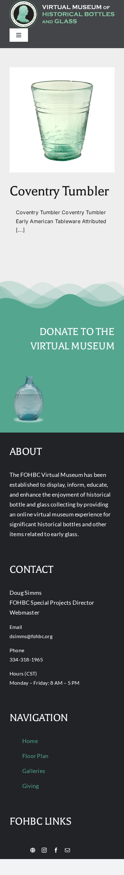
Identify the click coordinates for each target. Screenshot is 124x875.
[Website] (32, 850)
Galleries (33, 770)
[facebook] (56, 850)
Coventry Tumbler (59, 191)
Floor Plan (35, 755)
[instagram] (44, 850)
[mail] (67, 850)
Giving (30, 785)
